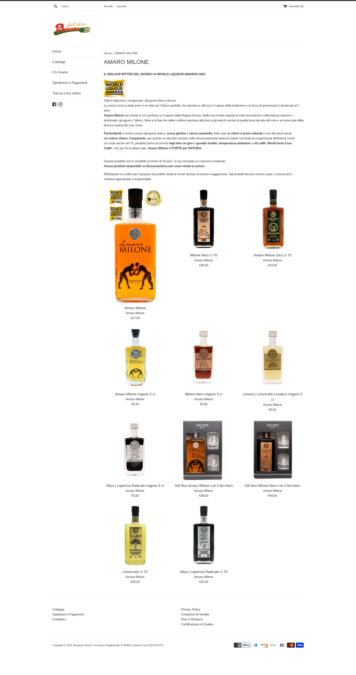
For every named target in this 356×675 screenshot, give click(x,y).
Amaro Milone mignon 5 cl (135, 394)
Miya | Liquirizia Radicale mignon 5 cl (135, 485)
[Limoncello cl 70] (135, 535)
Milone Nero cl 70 (203, 255)
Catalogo (59, 62)
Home (56, 51)
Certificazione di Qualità (197, 624)
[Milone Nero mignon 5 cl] (203, 358)
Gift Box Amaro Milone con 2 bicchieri (204, 485)
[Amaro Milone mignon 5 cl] (135, 358)
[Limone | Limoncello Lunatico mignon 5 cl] (272, 358)
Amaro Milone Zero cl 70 (272, 255)
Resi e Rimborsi (192, 619)
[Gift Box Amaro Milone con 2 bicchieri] (203, 449)
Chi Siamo (60, 72)
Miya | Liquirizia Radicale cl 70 (203, 572)
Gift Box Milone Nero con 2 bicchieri (272, 485)
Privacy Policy (190, 609)
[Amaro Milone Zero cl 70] (272, 219)
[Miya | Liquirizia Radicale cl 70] (203, 535)
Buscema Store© (82, 645)
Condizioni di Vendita (195, 614)
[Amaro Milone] (135, 245)
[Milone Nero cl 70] (203, 219)
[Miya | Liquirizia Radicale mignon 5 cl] (135, 449)
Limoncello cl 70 (135, 572)
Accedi (108, 6)
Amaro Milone (135, 308)
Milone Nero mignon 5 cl (203, 394)
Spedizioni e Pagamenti (69, 83)
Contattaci (59, 619)
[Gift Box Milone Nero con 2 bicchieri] (272, 449)
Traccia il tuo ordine (66, 93)
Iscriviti (121, 6)
